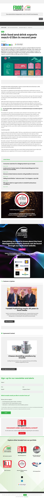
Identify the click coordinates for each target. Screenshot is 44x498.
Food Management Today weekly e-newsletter (11, 401)
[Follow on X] (22, 477)
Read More (26, 496)
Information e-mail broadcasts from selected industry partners (15, 404)
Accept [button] (25, 494)
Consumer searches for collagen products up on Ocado (19, 163)
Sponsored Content (9, 333)
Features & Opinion (9, 281)
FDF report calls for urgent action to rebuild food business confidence (19, 183)
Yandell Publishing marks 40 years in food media (22, 309)
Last (23, 386)
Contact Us (30, 27)
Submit (6, 412)
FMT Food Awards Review (13, 27)
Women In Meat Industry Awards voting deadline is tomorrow (20, 174)
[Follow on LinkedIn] (22, 481)
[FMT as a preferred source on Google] (19, 44)
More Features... (9, 321)
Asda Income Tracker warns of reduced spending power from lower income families (20, 168)
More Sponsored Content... (9, 369)
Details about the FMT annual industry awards (11, 403)
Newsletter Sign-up (23, 27)
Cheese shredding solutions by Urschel (22, 357)
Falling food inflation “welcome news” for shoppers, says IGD (20, 178)
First (2, 386)
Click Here (22, 249)
